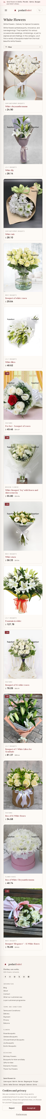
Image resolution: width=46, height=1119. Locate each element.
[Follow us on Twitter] (19, 977)
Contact (6, 994)
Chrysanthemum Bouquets (13, 1040)
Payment (6, 1017)
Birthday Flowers (9, 1056)
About (5, 991)
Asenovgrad (7, 1081)
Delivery (6, 1013)
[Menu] (5, 10)
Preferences (21, 1114)
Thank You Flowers (10, 1069)
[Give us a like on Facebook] (5, 977)
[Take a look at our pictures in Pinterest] (14, 977)
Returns (6, 1023)
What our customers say (12, 997)
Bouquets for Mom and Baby (14, 1059)
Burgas (35, 1081)
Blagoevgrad (28, 1081)
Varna (5, 1084)
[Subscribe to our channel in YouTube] (10, 977)
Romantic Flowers (10, 1066)
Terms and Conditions (11, 1010)
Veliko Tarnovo (13, 1084)
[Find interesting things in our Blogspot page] (28, 977)
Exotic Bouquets (9, 1046)
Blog (5, 988)
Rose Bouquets (9, 1033)
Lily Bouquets (8, 1043)
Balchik (15, 1081)
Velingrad (22, 1084)
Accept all (31, 1108)
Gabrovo (29, 1084)
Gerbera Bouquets (10, 1037)
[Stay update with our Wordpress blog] (24, 977)
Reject (11, 1108)
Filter (10, 47)
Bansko (20, 1081)
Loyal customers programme (14, 1000)
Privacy (6, 1020)
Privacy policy (17, 1102)
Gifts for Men (8, 1062)
